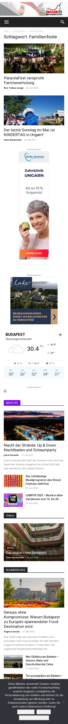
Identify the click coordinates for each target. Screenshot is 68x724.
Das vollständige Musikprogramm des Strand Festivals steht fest (43, 480)
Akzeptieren (26, 711)
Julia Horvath (11, 455)
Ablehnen (43, 711)
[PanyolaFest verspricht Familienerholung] (34, 58)
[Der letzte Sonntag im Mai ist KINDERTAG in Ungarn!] (34, 110)
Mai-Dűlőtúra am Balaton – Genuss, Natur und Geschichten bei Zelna (42, 660)
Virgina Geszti (12, 631)
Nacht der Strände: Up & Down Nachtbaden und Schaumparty (30, 447)
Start (6, 31)
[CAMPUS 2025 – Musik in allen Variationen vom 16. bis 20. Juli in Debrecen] (13, 500)
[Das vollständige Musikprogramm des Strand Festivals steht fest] (13, 481)
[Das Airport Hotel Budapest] (34, 542)
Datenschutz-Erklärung (34, 717)
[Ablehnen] (63, 701)
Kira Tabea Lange (13, 87)
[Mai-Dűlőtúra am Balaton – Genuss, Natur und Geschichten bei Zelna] (13, 661)
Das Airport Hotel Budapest (26, 553)
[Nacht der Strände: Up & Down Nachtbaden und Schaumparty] (34, 426)
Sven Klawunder (13, 139)
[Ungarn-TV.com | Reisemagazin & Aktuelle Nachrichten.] (34, 9)
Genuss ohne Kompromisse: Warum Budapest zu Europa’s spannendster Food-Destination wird (32, 619)
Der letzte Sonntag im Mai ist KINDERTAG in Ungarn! (29, 132)
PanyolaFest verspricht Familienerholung (24, 80)
